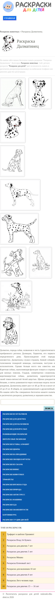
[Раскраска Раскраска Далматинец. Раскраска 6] (19, 228)
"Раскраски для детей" (17, 66)
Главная (9, 18)
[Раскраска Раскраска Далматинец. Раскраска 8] (40, 262)
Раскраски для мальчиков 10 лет (21, 569)
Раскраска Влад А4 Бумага (19, 540)
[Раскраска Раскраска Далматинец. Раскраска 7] (13, 262)
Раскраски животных (9, 32)
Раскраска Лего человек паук (20, 580)
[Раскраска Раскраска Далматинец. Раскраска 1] (12, 93)
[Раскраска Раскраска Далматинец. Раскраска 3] (12, 127)
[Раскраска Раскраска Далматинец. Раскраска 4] (12, 161)
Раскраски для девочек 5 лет (20, 551)
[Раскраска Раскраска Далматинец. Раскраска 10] (10, 330)
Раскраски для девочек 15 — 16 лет (23, 586)
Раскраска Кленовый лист (19, 563)
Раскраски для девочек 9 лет (20, 575)
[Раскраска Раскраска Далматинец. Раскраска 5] (20, 195)
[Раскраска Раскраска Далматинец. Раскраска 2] (40, 93)
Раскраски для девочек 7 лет (20, 546)
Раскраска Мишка (15, 557)
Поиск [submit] (49, 408)
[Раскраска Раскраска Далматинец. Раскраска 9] (16, 296)
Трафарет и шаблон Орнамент (20, 534)
